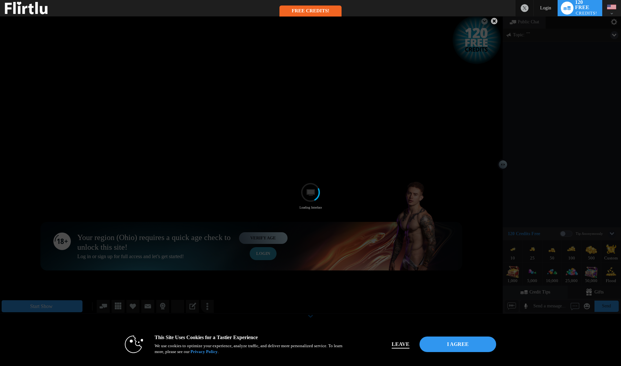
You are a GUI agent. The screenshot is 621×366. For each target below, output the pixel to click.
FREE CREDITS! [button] (310, 10)
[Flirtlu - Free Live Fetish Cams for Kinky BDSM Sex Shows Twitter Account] (524, 8)
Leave (400, 344)
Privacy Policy (204, 351)
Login (545, 8)
